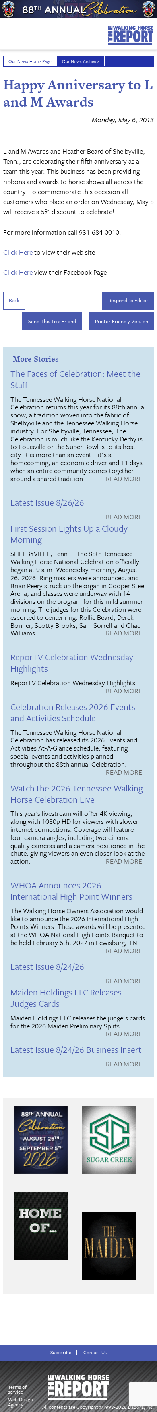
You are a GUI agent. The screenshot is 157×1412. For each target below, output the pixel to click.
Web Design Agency (20, 1402)
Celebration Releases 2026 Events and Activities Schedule (72, 712)
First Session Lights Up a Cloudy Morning (69, 534)
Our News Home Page (30, 61)
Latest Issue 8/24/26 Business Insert (76, 1049)
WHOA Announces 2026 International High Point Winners (71, 890)
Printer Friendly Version (121, 321)
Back (14, 300)
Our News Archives (80, 61)
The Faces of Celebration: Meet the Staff (75, 379)
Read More (124, 479)
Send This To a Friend (52, 321)
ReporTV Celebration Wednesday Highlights (71, 662)
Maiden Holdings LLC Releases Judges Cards (66, 997)
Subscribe (60, 1352)
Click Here (18, 252)
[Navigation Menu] (5, 31)
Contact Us (95, 1352)
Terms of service (17, 1389)
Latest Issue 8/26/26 (47, 502)
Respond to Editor (128, 300)
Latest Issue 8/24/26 (47, 966)
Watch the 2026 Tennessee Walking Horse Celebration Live (76, 793)
